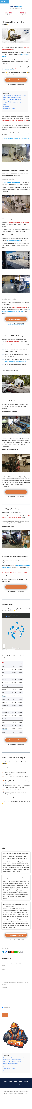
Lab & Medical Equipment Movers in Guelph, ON (17, 785)
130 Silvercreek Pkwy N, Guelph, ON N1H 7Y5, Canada (16, 801)
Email (3, 976)
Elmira (4, 689)
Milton (4, 709)
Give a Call (23, 12)
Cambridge (5, 686)
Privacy (5, 1093)
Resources (25, 1093)
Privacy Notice (7, 1007)
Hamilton (4, 702)
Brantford (4, 679)
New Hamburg (6, 715)
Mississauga (5, 712)
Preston (4, 725)
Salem (4, 732)
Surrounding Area (9, 69)
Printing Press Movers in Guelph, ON (14, 789)
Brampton (5, 676)
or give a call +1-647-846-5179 (16, 84)
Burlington (5, 682)
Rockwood (5, 729)
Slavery (15, 1093)
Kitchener (5, 705)
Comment (4, 987)
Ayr (3, 672)
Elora (3, 692)
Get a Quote (9, 12)
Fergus (4, 696)
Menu (5, 2)
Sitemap (20, 1093)
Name (3, 969)
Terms (10, 1093)
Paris (3, 722)
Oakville (4, 719)
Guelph (4, 666)
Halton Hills (5, 699)
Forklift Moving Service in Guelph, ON (14, 787)
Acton (3, 669)
